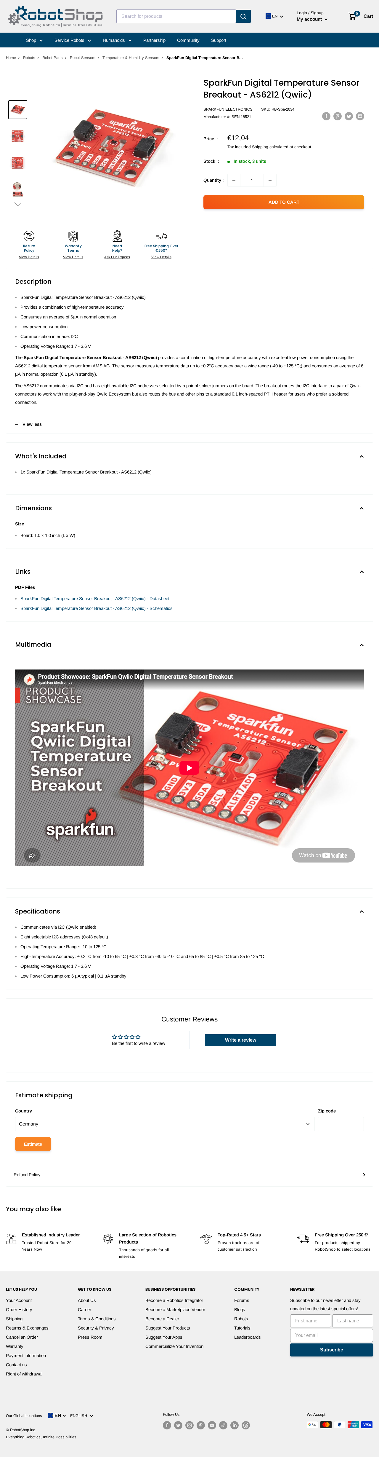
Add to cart (284, 202)
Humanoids (114, 40)
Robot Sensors (82, 57)
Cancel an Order (22, 1337)
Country (23, 1110)
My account (310, 19)
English (79, 1415)
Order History (19, 1309)
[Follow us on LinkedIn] (234, 1425)
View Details (29, 257)
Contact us (16, 1364)
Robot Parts (52, 57)
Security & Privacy (96, 1327)
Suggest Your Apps (163, 1337)
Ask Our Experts (117, 257)
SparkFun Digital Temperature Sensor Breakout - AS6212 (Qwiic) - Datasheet (94, 598)
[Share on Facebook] (326, 116)
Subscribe (331, 1349)
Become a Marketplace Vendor (175, 1309)
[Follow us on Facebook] (167, 1425)
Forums (241, 1300)
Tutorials (242, 1327)
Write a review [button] (240, 1039)
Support (218, 40)
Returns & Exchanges (27, 1327)
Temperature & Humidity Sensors (130, 57)
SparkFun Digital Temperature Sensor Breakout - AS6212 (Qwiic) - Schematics (96, 608)
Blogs (239, 1309)
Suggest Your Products (167, 1327)
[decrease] (234, 180)
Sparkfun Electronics (228, 109)
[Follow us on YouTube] (212, 1425)
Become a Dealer (162, 1318)
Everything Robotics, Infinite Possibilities (41, 1437)
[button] (18, 204)
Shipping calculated (270, 146)
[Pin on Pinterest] (337, 116)
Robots (29, 57)
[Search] (243, 16)
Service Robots (70, 40)
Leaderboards (247, 1337)
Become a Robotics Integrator (174, 1300)
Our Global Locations (24, 1415)
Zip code (327, 1110)
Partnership (154, 40)
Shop (31, 40)
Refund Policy (27, 1174)
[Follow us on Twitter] (178, 1425)
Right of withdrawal (24, 1373)
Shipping (14, 1318)
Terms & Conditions (97, 1318)
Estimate (33, 1144)
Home (11, 57)
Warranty (14, 1346)
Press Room (90, 1337)
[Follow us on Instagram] (189, 1425)
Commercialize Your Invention (174, 1346)
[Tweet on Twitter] (349, 116)
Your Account (19, 1300)
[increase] (270, 180)
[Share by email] (360, 116)
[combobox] (176, 16)
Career (84, 1309)
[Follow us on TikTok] (223, 1425)
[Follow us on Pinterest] (201, 1425)
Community (188, 40)
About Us (87, 1300)
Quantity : (213, 180)
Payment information (26, 1355)
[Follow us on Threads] (246, 1425)
